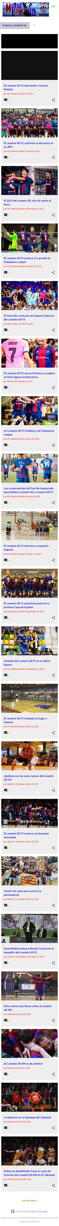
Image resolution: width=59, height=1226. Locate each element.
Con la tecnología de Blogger (31, 1211)
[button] (53, 100)
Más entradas (29, 1201)
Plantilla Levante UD (14, 25)
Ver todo (9, 45)
